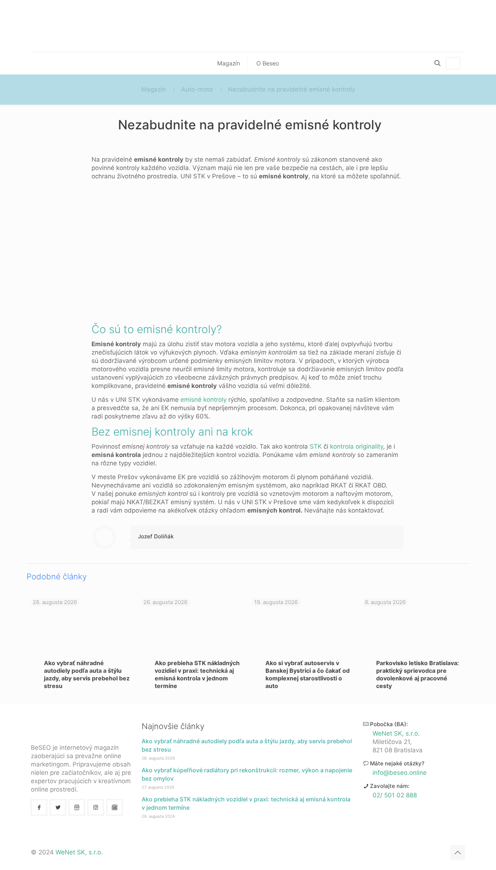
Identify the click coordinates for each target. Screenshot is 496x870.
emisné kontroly (203, 399)
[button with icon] (39, 807)
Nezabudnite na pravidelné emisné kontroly (291, 89)
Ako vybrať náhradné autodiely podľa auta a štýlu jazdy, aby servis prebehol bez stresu (87, 674)
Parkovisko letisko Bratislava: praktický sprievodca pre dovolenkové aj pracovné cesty (417, 674)
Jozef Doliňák (156, 536)
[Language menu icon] (453, 63)
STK (316, 446)
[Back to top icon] (457, 852)
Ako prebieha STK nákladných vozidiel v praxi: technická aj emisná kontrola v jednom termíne (197, 674)
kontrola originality (356, 446)
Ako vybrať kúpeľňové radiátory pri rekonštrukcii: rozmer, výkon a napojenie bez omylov (247, 774)
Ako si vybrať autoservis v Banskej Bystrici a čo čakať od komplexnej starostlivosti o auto (307, 674)
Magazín (153, 89)
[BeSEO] (248, 26)
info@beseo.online (400, 772)
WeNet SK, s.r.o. (396, 733)
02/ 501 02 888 (395, 795)
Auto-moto (197, 89)
